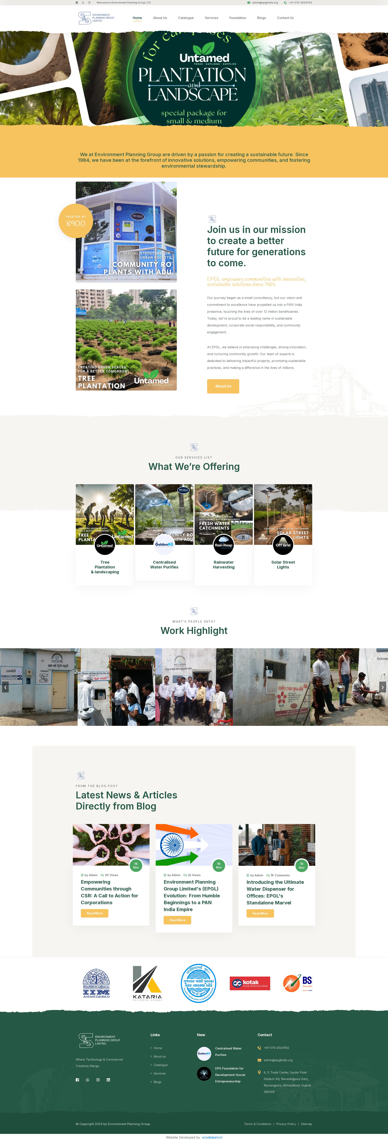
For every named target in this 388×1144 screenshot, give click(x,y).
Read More (94, 913)
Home (137, 18)
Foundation (237, 18)
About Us (160, 18)
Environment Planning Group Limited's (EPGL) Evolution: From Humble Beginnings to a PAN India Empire (192, 895)
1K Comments (280, 875)
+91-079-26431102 (300, 2)
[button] (305, 71)
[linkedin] (108, 1080)
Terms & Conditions (257, 1123)
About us (160, 1056)
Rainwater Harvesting (224, 564)
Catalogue (186, 18)
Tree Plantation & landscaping (105, 567)
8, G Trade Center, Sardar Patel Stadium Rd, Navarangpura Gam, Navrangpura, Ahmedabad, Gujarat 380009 (287, 1082)
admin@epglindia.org (265, 2)
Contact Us (285, 18)
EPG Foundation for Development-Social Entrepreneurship (230, 1074)
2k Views (194, 875)
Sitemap (306, 1123)
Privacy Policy (286, 1123)
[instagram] (89, 2)
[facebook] (77, 2)
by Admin (91, 875)
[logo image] (95, 17)
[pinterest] (83, 2)
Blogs (261, 18)
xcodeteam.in (212, 1137)
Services (211, 18)
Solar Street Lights (283, 564)
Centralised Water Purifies (164, 564)
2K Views (111, 875)
